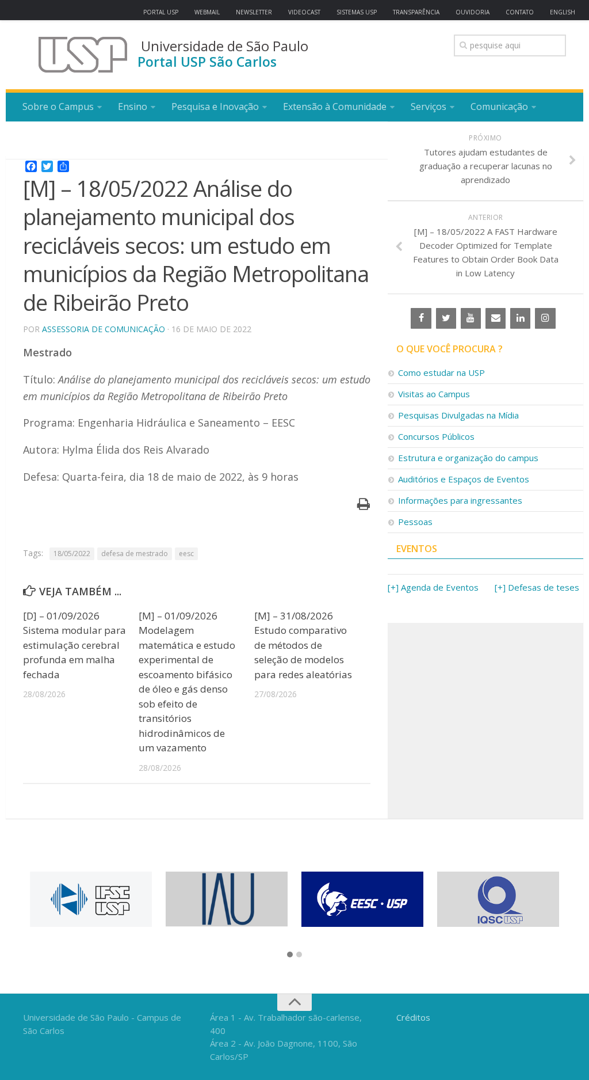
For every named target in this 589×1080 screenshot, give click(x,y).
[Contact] (495, 318)
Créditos (413, 1017)
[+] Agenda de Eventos (433, 587)
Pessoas (415, 521)
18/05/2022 (71, 553)
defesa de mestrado (134, 553)
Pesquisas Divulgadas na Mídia (458, 415)
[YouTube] (471, 318)
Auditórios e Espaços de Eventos (463, 479)
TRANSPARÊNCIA (416, 12)
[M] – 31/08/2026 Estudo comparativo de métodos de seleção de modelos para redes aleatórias (303, 645)
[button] (289, 955)
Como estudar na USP (441, 372)
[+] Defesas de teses (537, 587)
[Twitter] (446, 318)
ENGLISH (562, 12)
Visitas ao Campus (434, 394)
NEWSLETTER (254, 12)
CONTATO (520, 12)
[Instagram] (545, 318)
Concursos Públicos (436, 436)
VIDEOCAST (304, 12)
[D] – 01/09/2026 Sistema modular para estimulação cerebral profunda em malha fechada (74, 645)
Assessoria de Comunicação (103, 329)
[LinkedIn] (520, 318)
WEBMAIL (207, 12)
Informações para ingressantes (460, 500)
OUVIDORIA (472, 12)
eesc (186, 553)
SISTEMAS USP (356, 12)
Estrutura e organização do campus (468, 457)
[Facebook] (421, 318)
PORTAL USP (160, 12)
